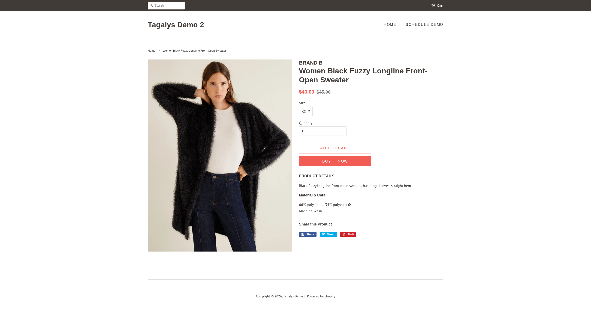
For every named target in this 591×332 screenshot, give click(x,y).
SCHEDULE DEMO (424, 25)
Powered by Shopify (321, 296)
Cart (440, 5)
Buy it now (335, 161)
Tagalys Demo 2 (176, 25)
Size (302, 103)
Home (390, 25)
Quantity (305, 122)
